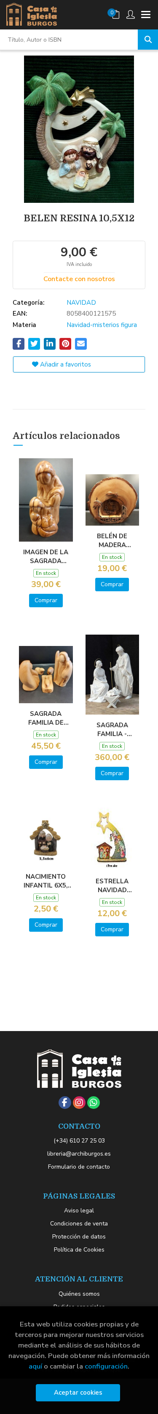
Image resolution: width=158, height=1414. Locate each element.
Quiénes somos (79, 1294)
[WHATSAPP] (93, 1102)
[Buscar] (148, 39)
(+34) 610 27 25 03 (79, 1141)
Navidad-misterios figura (102, 325)
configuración (106, 1366)
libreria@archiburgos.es (79, 1154)
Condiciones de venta (79, 1224)
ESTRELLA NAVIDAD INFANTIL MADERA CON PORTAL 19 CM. (112, 885)
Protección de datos (79, 1237)
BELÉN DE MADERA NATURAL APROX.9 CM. (112, 540)
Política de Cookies (79, 1250)
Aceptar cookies (78, 1392)
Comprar (46, 600)
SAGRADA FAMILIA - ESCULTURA (112, 729)
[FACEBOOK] (65, 1102)
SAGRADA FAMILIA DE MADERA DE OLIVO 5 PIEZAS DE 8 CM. (46, 718)
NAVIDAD (81, 302)
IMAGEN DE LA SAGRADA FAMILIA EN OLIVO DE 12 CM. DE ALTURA (45, 556)
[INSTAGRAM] (79, 1102)
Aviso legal (79, 1211)
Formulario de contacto (79, 1167)
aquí (35, 1366)
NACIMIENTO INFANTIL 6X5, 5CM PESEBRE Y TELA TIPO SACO (45, 880)
